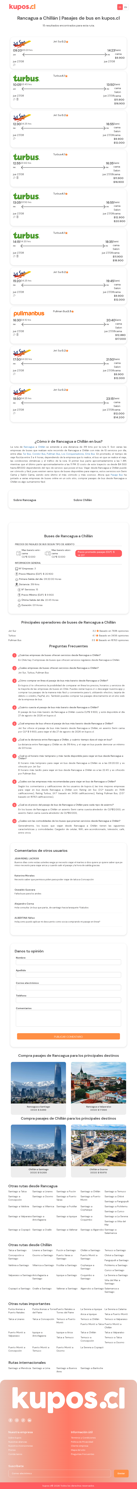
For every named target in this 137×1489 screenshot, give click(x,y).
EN (125, 7)
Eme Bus (90, 453)
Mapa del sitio (78, 1450)
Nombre (21, 957)
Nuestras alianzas (17, 1441)
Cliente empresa (79, 1445)
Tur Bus (27, 453)
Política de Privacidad (82, 1441)
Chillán (41, 446)
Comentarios (24, 1008)
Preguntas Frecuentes (82, 1454)
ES (120, 7)
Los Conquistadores (72, 453)
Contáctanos (15, 1454)
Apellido (21, 970)
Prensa (12, 1450)
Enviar (121, 1473)
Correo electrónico (27, 982)
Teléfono (21, 995)
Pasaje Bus (117, 474)
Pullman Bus (53, 453)
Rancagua (30, 446)
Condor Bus (38, 453)
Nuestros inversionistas (20, 1445)
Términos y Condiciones (83, 1437)
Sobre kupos (14, 1437)
